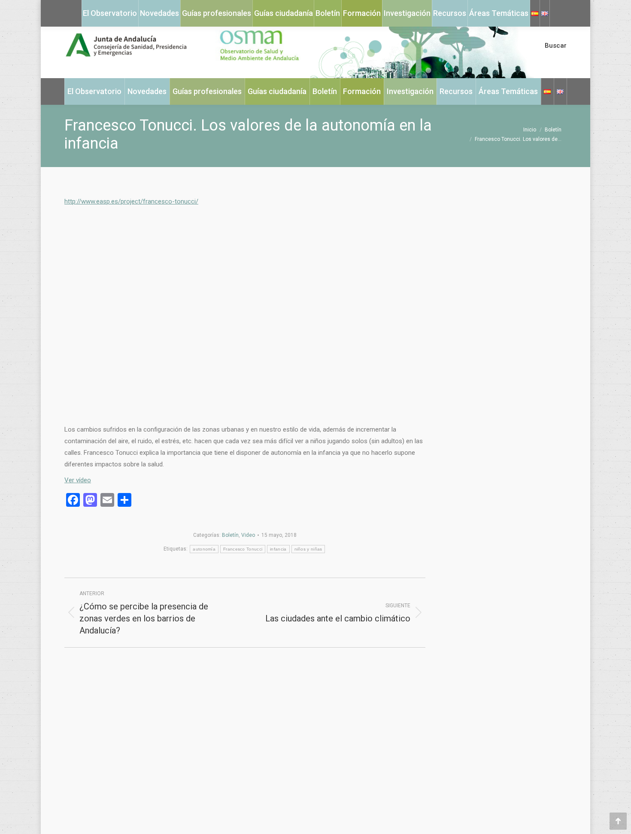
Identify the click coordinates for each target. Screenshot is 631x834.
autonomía (204, 549)
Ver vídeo (77, 480)
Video (248, 535)
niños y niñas (308, 549)
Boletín (230, 535)
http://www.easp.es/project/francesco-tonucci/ (131, 201)
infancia (278, 549)
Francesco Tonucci (242, 549)
